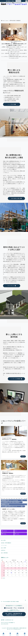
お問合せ (17, 634)
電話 (24, 634)
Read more (23, 456)
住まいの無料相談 (4, 552)
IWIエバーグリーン (6, 472)
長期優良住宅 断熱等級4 (7, 473)
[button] (11, 104)
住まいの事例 (3, 547)
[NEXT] (25, 560)
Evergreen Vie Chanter (7, 438)
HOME (3, 634)
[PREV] (2, 560)
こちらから (18, 1)
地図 (10, 634)
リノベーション (4, 545)
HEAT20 (4, 439)
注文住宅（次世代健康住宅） (6, 542)
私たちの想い (3, 540)
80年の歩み (3, 550)
